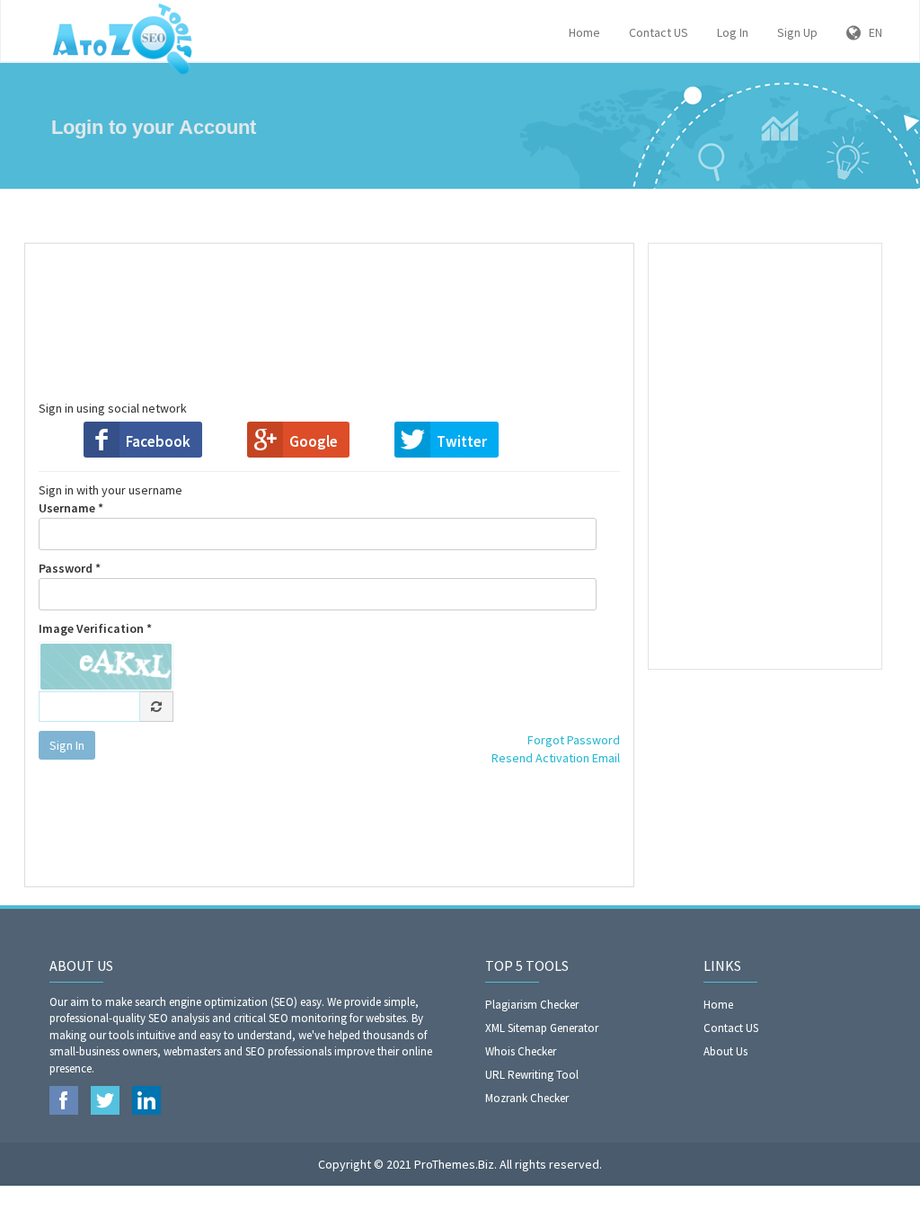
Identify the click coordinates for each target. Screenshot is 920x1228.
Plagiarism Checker (532, 1004)
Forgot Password (573, 740)
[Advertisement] (362, 302)
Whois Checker (520, 1051)
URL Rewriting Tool (532, 1074)
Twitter (462, 441)
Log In (732, 32)
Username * (71, 508)
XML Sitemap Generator (541, 1028)
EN (871, 32)
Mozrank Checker (527, 1098)
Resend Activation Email (555, 758)
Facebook (158, 441)
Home (584, 32)
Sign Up (797, 32)
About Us (725, 1051)
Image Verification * (95, 628)
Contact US (658, 32)
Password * (70, 568)
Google (313, 441)
